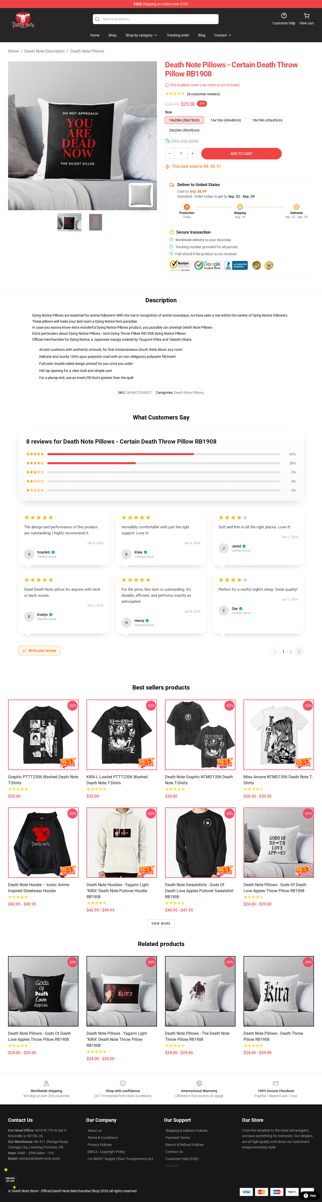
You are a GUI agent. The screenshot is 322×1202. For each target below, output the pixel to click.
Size (168, 112)
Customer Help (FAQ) (182, 1159)
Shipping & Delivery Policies (187, 1131)
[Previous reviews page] (274, 651)
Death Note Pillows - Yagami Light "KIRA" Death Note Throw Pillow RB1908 (117, 1039)
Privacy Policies (100, 1145)
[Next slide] (149, 136)
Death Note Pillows (87, 51)
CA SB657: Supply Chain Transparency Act (120, 1159)
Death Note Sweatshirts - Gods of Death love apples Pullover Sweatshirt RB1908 (199, 890)
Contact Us (174, 1152)
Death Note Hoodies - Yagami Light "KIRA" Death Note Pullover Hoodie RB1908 (118, 890)
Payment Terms (178, 1138)
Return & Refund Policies (185, 1145)
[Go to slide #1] (69, 222)
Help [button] (313, 1195)
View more (161, 923)
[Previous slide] (16, 136)
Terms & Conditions (103, 1138)
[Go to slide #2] (96, 222)
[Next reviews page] (299, 651)
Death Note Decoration (44, 51)
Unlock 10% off (10, 1179)
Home (13, 51)
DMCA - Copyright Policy (106, 1152)
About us (95, 1131)
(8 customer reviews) (203, 94)
